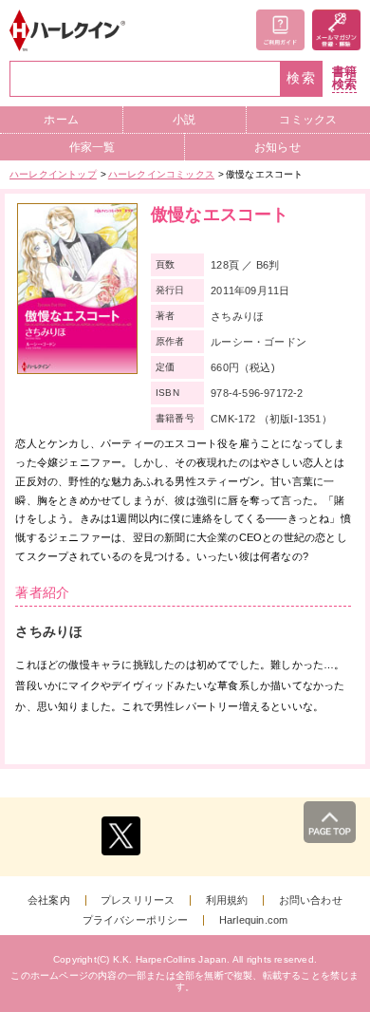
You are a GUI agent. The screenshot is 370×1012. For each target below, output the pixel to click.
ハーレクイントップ (53, 174)
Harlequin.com (253, 920)
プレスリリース (138, 900)
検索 (302, 78)
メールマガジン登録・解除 (336, 29)
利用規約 (227, 900)
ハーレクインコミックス (161, 174)
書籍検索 (344, 78)
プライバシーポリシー (136, 920)
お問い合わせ (310, 900)
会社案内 (49, 900)
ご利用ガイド (280, 29)
